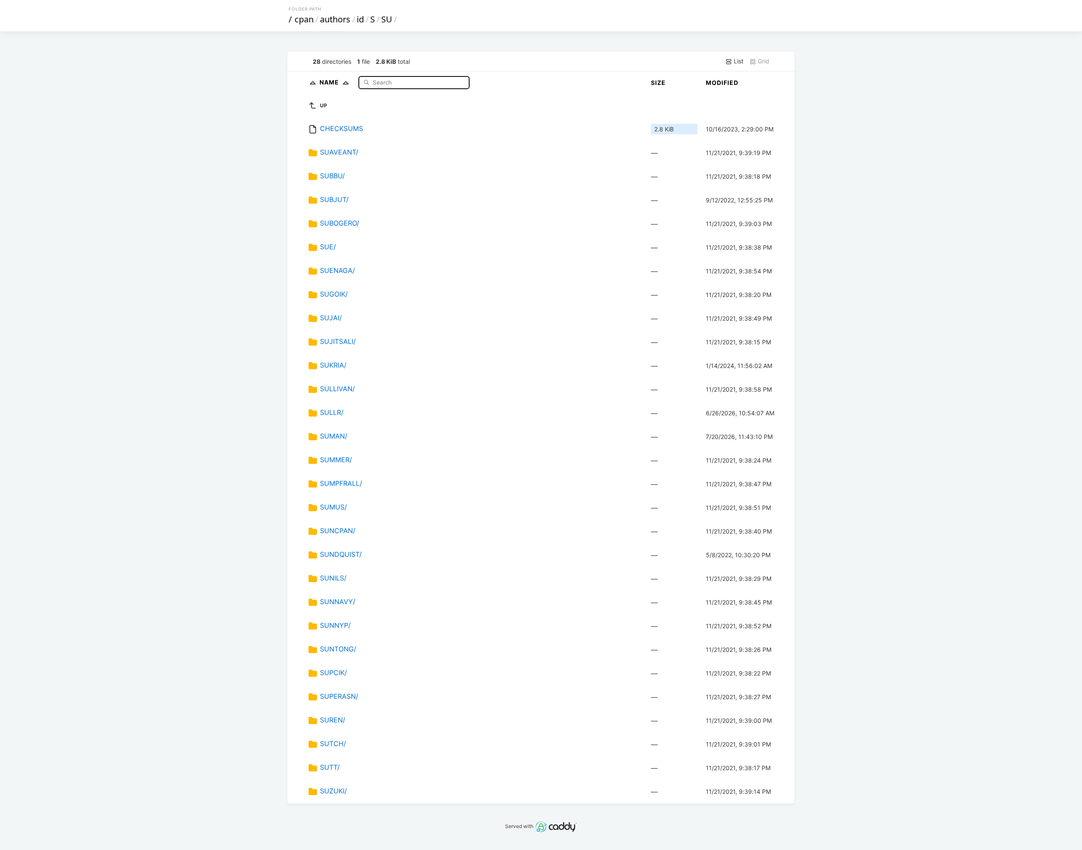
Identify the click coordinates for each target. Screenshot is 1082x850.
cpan (304, 19)
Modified (722, 82)
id (360, 19)
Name (330, 82)
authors (335, 19)
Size (658, 82)
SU (386, 19)
